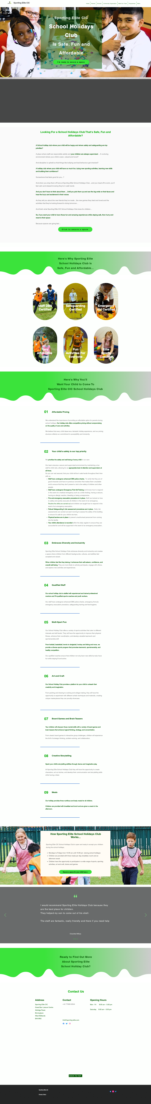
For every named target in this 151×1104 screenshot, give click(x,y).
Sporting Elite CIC (22, 3)
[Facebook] (63, 1024)
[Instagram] (70, 1024)
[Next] (146, 915)
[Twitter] (67, 1024)
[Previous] (5, 915)
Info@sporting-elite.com (71, 1020)
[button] (132, 3)
